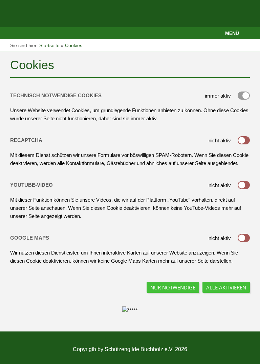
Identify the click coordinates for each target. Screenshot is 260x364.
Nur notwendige (172, 287)
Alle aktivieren (226, 287)
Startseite (49, 45)
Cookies (73, 45)
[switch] (244, 140)
